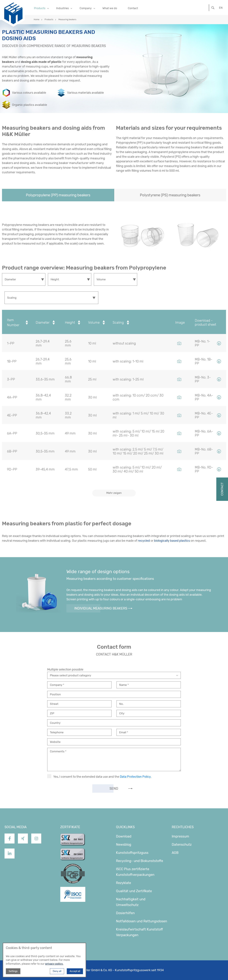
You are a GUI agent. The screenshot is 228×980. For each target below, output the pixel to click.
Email (123, 732)
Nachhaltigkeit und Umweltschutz (130, 902)
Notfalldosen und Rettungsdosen (141, 921)
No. (121, 704)
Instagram (36, 846)
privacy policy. (54, 963)
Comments (57, 751)
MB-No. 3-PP (203, 379)
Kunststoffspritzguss (132, 853)
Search (213, 6)
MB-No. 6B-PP (204, 451)
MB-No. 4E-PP (204, 415)
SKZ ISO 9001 (70, 836)
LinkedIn (10, 861)
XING (23, 846)
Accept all (75, 971)
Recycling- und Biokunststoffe (139, 861)
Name (123, 684)
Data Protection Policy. (135, 776)
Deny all (57, 971)
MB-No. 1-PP (202, 343)
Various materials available (85, 92)
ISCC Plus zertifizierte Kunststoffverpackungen (135, 872)
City (121, 713)
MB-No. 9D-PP (204, 469)
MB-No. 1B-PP (203, 361)
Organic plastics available (29, 105)
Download (123, 836)
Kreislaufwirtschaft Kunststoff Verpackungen (139, 932)
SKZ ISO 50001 (71, 851)
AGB (175, 853)
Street (54, 704)
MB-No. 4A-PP (204, 397)
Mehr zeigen (114, 492)
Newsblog (123, 844)
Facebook (9, 846)
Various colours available (29, 92)
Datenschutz (182, 844)
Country (55, 722)
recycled (144, 540)
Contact (133, 8)
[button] (58, 195)
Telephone (57, 732)
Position (55, 694)
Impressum (180, 836)
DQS (63, 866)
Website (55, 742)
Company (56, 684)
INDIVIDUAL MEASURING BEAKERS (100, 608)
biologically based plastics (172, 540)
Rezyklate (123, 883)
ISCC (63, 890)
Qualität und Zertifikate (134, 891)
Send (113, 788)
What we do (109, 8)
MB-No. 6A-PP (204, 433)
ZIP (52, 713)
